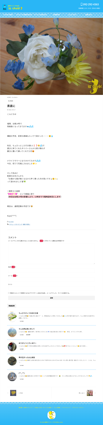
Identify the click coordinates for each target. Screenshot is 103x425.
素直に (28, 224)
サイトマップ (66, 407)
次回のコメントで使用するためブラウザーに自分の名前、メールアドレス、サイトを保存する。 (40, 293)
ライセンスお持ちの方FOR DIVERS (40, 15)
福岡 (24, 224)
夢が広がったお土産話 (27, 357)
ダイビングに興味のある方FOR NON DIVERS (24, 15)
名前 (12, 267)
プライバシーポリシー (78, 407)
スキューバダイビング (15, 224)
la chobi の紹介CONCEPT (8, 15)
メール (13, 276)
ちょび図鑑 (57, 407)
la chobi (11, 222)
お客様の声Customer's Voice (56, 15)
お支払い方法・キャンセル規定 (43, 407)
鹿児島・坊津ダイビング (25, 407)
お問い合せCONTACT (88, 15)
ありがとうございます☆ (27, 343)
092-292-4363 (90, 4)
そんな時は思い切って (27, 329)
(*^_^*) (22, 373)
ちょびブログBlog (72, 15)
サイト (10, 284)
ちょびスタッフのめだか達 (28, 313)
